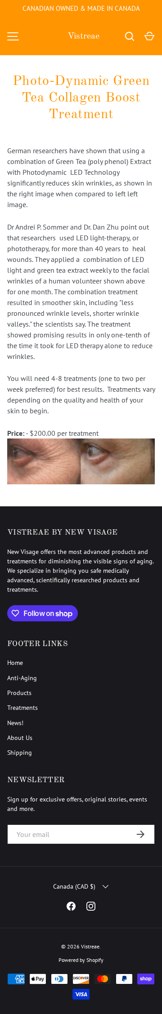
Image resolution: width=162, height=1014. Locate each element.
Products (19, 693)
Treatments (22, 708)
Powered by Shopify (81, 959)
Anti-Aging (22, 678)
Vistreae (83, 36)
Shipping (19, 752)
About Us (19, 738)
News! (15, 723)
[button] (149, 36)
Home (15, 663)
